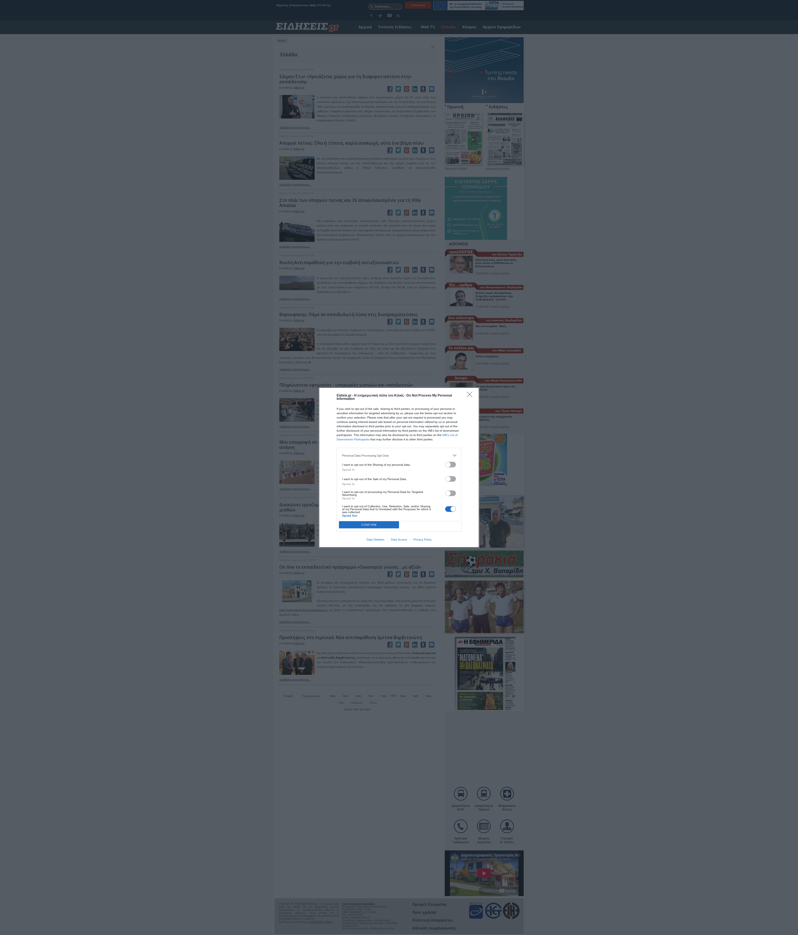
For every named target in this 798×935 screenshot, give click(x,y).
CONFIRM (369, 524)
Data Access (399, 539)
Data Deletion (375, 539)
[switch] (450, 464)
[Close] (471, 396)
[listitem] (399, 455)
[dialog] (399, 467)
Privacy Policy (423, 539)
